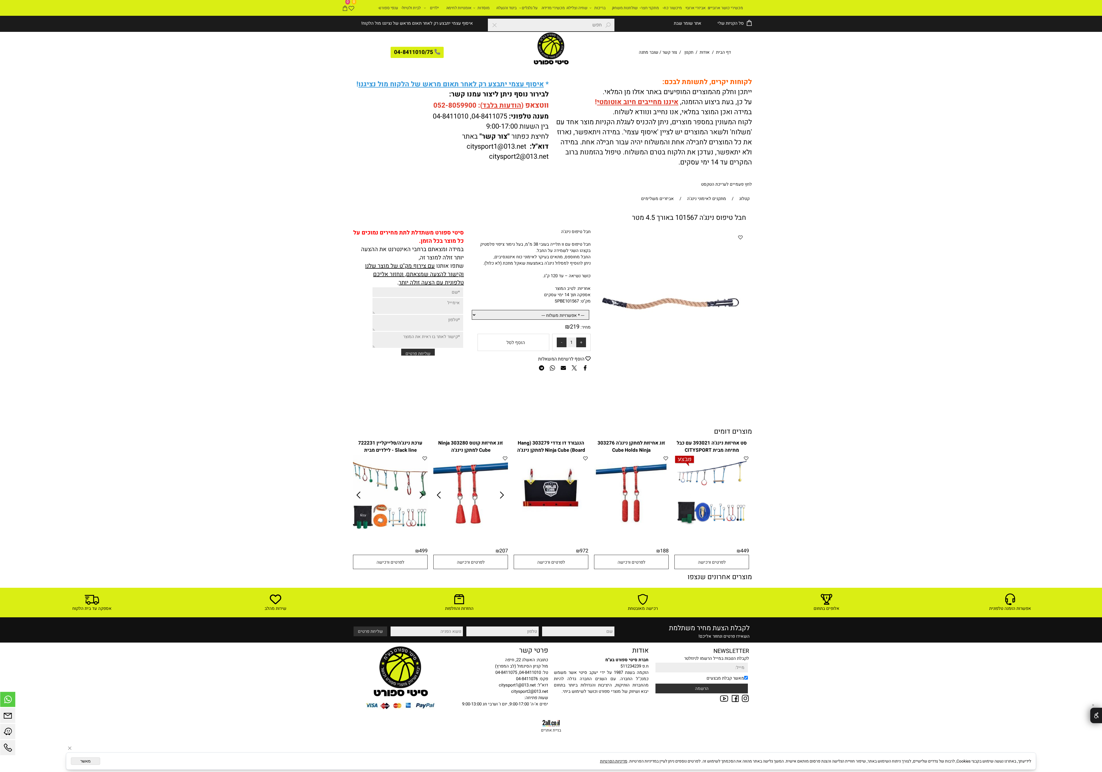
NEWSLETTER (731, 651)
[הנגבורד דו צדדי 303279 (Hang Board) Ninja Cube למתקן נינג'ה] (551, 528)
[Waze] (8, 733)
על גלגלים (530, 8)
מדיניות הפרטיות (613, 761)
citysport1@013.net (496, 146)
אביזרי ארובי (696, 8)
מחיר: (585, 327)
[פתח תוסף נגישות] (1096, 715)
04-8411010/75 (413, 52)
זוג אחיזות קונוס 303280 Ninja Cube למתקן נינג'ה (470, 446)
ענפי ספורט (388, 8)
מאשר (85, 761)
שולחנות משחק (625, 8)
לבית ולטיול (411, 8)
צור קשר (669, 52)
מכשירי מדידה (553, 8)
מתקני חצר (650, 8)
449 (744, 551)
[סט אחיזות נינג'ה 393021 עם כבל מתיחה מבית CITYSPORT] (711, 528)
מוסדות (484, 8)
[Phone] (8, 749)
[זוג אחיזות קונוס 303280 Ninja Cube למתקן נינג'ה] (470, 528)
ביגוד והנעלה (506, 8)
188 (664, 551)
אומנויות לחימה (459, 8)
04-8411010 (450, 116)
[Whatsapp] (8, 700)
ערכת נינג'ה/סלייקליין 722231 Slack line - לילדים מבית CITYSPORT (390, 450)
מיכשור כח (673, 8)
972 (584, 551)
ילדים (434, 8)
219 (574, 327)
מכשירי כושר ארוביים (725, 8)
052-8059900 (454, 105)
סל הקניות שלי (730, 23)
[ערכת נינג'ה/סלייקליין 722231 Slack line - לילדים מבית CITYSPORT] (390, 528)
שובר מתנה (648, 52)
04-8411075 (489, 116)
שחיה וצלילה (576, 8)
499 (423, 551)
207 (503, 551)
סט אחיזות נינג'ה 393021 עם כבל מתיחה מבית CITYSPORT (712, 446)
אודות (705, 52)
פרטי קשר (533, 650)
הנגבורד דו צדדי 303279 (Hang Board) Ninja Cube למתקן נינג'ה (551, 446)
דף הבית (723, 52)
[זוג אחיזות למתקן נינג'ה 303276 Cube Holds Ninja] (631, 528)
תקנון (688, 52)
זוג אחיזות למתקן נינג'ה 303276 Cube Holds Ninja (631, 446)
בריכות (600, 8)
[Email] (8, 716)
